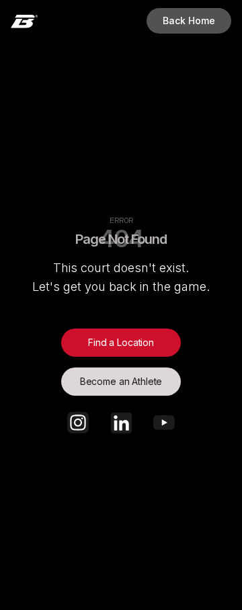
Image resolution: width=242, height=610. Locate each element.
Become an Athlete (121, 381)
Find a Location (121, 342)
